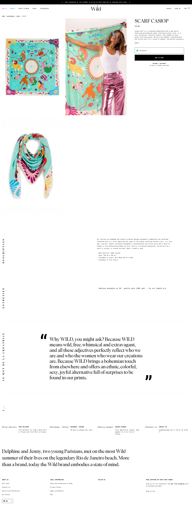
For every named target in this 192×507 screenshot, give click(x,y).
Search (168, 8)
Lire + (137, 42)
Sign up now (150, 491)
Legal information (57, 491)
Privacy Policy (55, 487)
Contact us (6, 487)
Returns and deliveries (11, 491)
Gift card (5, 483)
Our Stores (6, 494)
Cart (187, 8)
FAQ (51, 494)
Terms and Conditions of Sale (61, 483)
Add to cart (159, 57)
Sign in (177, 8)
